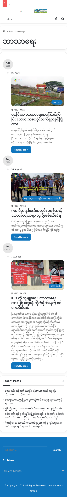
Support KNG (16, 3)
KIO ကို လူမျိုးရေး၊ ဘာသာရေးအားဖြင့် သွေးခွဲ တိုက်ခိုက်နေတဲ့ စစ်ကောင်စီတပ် (36, 303)
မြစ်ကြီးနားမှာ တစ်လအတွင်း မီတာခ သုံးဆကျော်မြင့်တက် (33, 408)
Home (8, 31)
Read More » (21, 149)
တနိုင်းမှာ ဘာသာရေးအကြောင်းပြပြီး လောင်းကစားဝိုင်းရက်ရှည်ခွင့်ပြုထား (37, 119)
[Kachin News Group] (33, 11)
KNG (16, 109)
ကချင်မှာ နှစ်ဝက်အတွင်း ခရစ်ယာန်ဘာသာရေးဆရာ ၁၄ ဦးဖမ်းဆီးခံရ (36, 213)
